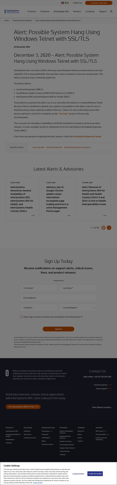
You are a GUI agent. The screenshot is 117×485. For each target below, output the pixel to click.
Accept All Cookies (95, 474)
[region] (58, 473)
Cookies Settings (78, 474)
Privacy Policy (38, 483)
